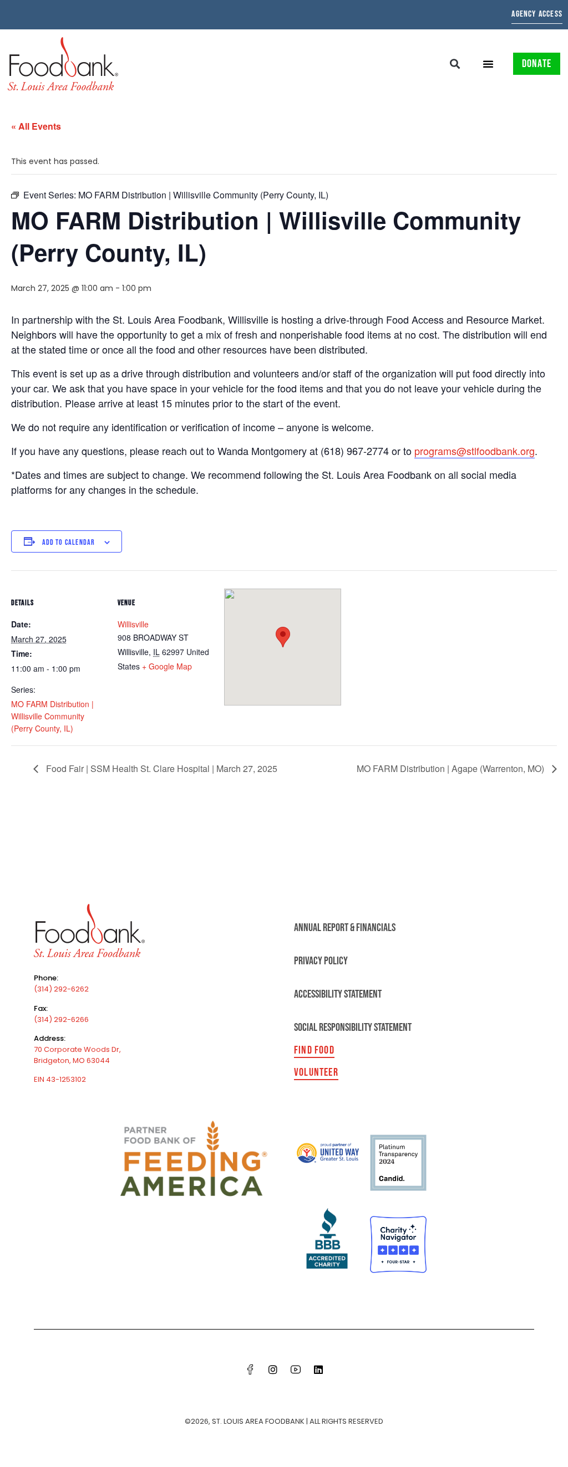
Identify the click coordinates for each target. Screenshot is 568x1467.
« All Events (36, 126)
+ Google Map (167, 666)
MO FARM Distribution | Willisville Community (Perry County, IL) (52, 716)
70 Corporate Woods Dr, (77, 1049)
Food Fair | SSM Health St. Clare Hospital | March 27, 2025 (160, 768)
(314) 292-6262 (61, 989)
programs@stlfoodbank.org (474, 450)
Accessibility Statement (338, 994)
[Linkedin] (318, 1369)
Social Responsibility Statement (353, 1027)
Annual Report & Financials (344, 927)
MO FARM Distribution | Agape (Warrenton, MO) (451, 768)
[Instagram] (273, 1369)
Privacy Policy (321, 961)
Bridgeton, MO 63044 (72, 1060)
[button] (455, 63)
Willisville (133, 624)
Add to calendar (68, 542)
